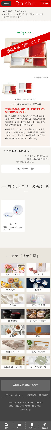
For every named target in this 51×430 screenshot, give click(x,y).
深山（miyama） (37, 14)
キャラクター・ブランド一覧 (15, 14)
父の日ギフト (20, 11)
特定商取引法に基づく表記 (37, 395)
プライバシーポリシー (13, 395)
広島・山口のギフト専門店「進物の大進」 (25, 406)
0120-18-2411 (31, 385)
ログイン (32, 428)
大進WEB (44, 4)
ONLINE (9, 11)
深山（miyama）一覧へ (26, 169)
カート (19, 428)
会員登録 (44, 428)
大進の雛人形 (25, 410)
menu (6, 4)
